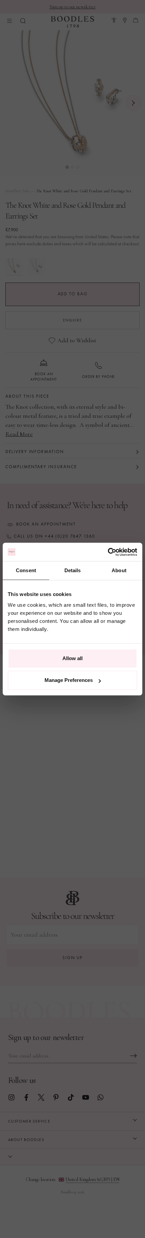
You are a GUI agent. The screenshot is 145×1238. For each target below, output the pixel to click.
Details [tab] (72, 570)
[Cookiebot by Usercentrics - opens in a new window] (107, 552)
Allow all (72, 658)
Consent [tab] (26, 570)
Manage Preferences (69, 680)
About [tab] (119, 570)
